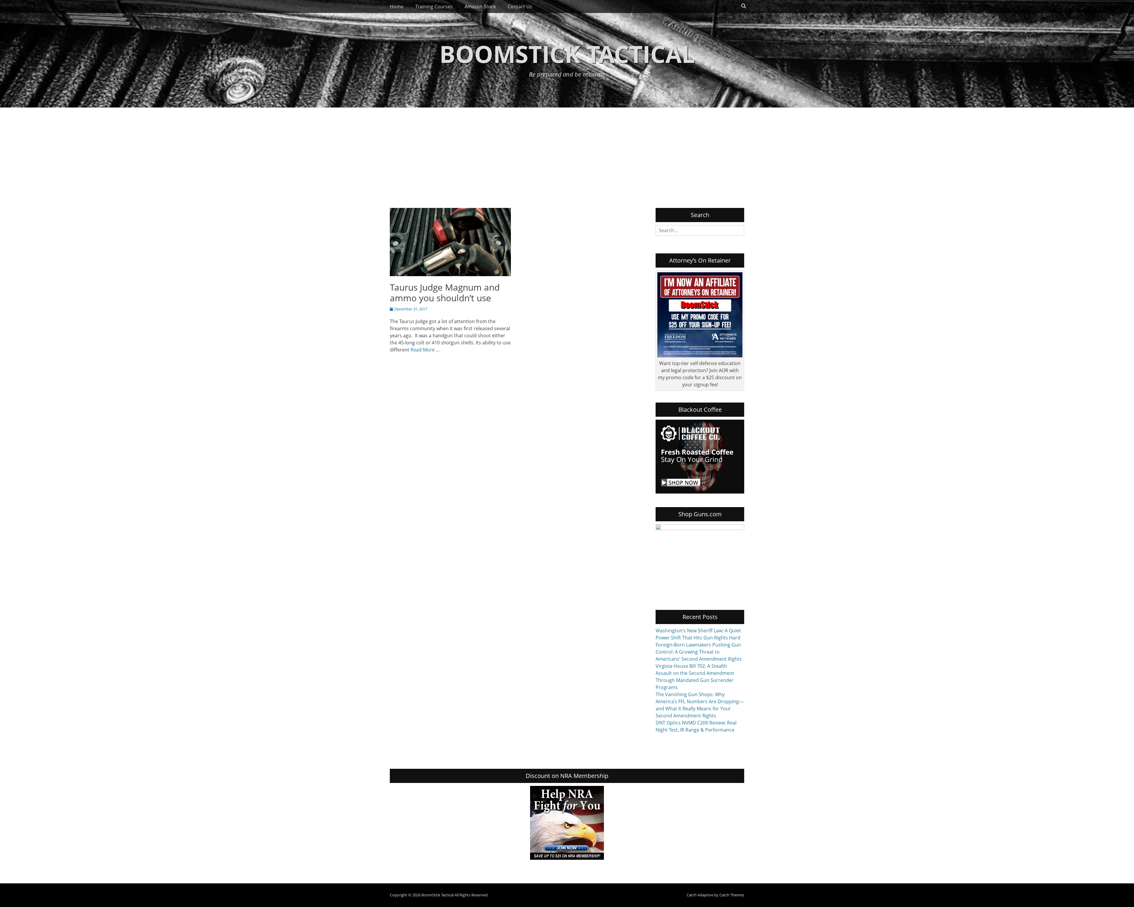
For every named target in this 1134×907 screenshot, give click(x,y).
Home (396, 6)
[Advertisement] (567, 151)
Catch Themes (731, 895)
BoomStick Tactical (567, 54)
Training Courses (434, 6)
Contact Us (520, 6)
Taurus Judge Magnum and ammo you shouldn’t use (445, 292)
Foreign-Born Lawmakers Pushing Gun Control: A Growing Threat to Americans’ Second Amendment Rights (699, 651)
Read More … (425, 349)
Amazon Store (480, 6)
